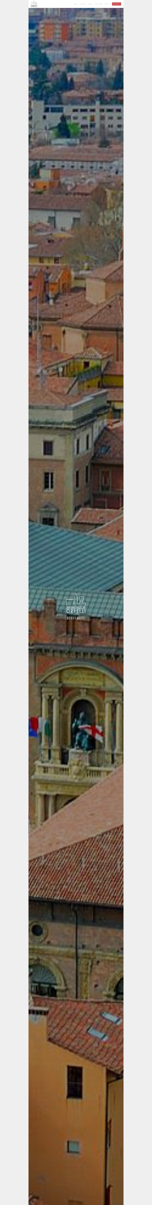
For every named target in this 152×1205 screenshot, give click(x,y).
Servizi (90, 4)
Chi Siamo (83, 4)
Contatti (107, 4)
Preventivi (116, 4)
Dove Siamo (98, 4)
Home (75, 4)
